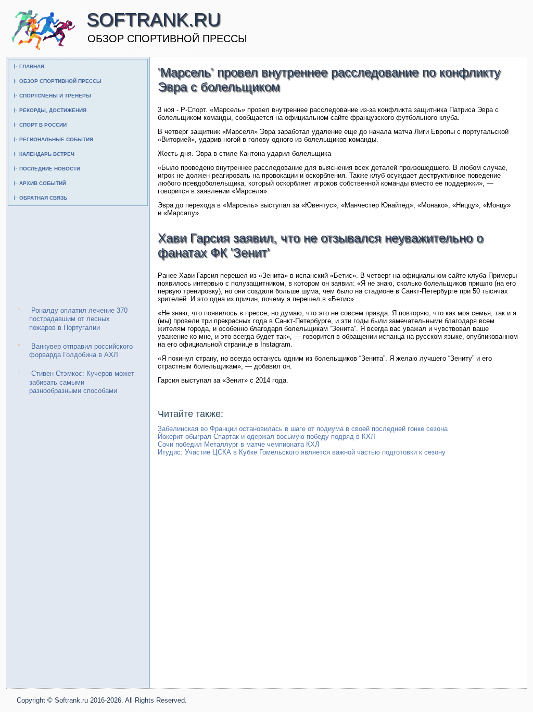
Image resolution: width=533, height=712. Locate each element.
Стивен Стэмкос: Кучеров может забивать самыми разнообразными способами (81, 382)
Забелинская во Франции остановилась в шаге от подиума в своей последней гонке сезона (303, 429)
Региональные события (56, 139)
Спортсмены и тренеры (55, 96)
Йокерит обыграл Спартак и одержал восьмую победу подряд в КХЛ (266, 436)
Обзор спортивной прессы (60, 81)
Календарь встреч (46, 154)
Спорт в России (43, 125)
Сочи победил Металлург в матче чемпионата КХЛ (239, 444)
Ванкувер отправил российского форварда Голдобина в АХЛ (81, 350)
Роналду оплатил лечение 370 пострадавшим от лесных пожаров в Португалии (78, 319)
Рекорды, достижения (52, 110)
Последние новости (49, 168)
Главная (31, 66)
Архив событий (42, 183)
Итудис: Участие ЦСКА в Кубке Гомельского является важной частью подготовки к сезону (302, 452)
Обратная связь (43, 198)
